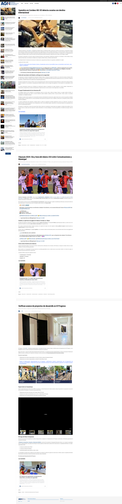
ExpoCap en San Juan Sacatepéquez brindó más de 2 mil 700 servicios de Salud (9, 137)
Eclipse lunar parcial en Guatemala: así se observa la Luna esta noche (10, 126)
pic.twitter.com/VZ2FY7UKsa (53, 70)
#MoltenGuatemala (25, 215)
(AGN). (26, 348)
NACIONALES (37, 17)
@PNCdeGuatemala (37, 67)
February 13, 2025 (40, 218)
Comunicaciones (34, 294)
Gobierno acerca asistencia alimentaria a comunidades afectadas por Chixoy (9, 61)
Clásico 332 (23, 294)
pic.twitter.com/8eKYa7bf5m (52, 215)
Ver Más (8, 153)
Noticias (31, 3)
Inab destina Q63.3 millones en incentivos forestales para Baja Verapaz (9, 131)
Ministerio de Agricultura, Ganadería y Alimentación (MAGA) (30, 442)
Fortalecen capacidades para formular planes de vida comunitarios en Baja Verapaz (9, 148)
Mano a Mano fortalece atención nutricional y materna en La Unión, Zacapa (10, 18)
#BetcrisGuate (42, 215)
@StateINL (54, 67)
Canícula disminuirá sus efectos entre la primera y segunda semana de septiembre (10, 28)
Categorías (37, 3)
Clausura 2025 (29, 294)
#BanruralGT (34, 215)
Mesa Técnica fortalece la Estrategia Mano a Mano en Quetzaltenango (9, 66)
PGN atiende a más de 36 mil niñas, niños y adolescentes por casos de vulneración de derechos (10, 115)
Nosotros (26, 3)
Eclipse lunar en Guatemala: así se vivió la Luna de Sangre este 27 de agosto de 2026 (10, 120)
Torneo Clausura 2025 (51, 294)
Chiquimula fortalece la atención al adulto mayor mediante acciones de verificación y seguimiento (7, 85)
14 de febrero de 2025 (31, 17)
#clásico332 (48, 235)
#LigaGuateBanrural (24, 208)
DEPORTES (40, 164)
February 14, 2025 (45, 72)
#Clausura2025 (67, 207)
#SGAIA (31, 67)
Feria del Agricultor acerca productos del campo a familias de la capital (10, 55)
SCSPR (29, 501)
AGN (30, 50)
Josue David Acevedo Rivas (25, 164)
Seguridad (40, 17)
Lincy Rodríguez (23, 17)
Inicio (22, 3)
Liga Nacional (40, 294)
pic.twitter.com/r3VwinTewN (52, 238)
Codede (23, 492)
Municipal (45, 294)
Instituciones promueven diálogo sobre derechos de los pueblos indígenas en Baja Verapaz (10, 77)
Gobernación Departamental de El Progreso (31, 492)
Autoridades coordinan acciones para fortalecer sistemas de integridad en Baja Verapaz (10, 72)
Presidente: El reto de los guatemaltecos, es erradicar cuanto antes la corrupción (9, 50)
